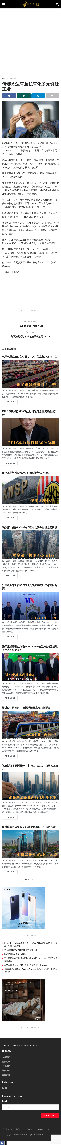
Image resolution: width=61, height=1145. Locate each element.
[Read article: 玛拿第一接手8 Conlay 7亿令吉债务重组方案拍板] (30, 544)
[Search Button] (57, 4)
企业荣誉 (6, 1074)
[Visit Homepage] (30, 4)
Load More (30, 879)
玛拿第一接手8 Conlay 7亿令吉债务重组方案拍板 (29, 527)
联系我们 (17, 1129)
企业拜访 (6, 1065)
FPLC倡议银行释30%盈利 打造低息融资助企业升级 (29, 412)
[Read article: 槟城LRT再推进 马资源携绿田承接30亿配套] (30, 725)
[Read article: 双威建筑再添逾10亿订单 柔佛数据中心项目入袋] (30, 844)
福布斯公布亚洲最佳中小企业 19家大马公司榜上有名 (30, 767)
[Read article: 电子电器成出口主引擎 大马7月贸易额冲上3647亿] (30, 374)
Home (4, 78)
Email (5, 1101)
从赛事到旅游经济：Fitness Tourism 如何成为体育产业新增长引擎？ (30, 970)
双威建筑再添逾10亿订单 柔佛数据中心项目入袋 (29, 827)
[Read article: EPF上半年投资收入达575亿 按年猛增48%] (30, 490)
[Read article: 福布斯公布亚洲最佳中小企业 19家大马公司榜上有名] (30, 786)
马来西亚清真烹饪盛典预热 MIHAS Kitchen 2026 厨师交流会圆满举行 (31, 959)
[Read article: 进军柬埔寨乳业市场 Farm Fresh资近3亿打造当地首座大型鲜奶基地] (30, 667)
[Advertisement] (30, 41)
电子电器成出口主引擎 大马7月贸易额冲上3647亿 (29, 356)
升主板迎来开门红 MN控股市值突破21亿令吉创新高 (29, 586)
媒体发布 (6, 1070)
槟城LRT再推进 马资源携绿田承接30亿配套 (26, 707)
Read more (11, 401)
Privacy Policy (43, 1129)
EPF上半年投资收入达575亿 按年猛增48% (25, 472)
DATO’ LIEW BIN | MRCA (15, 954)
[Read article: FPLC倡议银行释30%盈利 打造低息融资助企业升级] (30, 432)
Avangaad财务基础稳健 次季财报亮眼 (21, 949)
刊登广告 (29, 1129)
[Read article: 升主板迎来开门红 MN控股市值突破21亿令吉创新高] (30, 606)
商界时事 (12, 78)
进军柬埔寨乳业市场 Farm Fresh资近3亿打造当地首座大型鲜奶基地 (30, 648)
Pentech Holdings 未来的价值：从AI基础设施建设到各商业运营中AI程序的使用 (31, 944)
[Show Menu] (3, 4)
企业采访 (6, 1057)
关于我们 (6, 1129)
